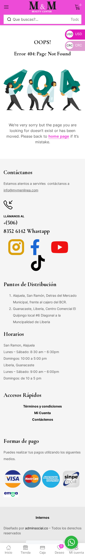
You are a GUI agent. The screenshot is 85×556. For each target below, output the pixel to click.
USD (74, 34)
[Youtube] (60, 247)
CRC (74, 45)
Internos (42, 517)
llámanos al (14, 216)
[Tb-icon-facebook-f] (38, 247)
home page (58, 136)
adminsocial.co (36, 528)
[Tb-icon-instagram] (16, 247)
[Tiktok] (38, 263)
